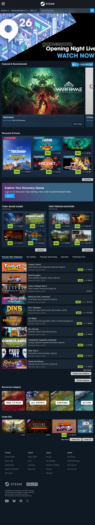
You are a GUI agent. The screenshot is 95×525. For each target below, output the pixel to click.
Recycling (31, 469)
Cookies (49, 469)
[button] (5, 10)
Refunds (49, 473)
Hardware (31, 465)
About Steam (10, 457)
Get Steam (71, 457)
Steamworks (9, 465)
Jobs (29, 461)
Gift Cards (8, 473)
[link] (17, 156)
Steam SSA (9, 461)
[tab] (12, 257)
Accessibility (50, 461)
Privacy (48, 457)
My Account (72, 469)
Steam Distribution (12, 469)
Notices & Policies (52, 465)
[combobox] (65, 10)
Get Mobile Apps (73, 461)
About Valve (32, 457)
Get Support (72, 465)
